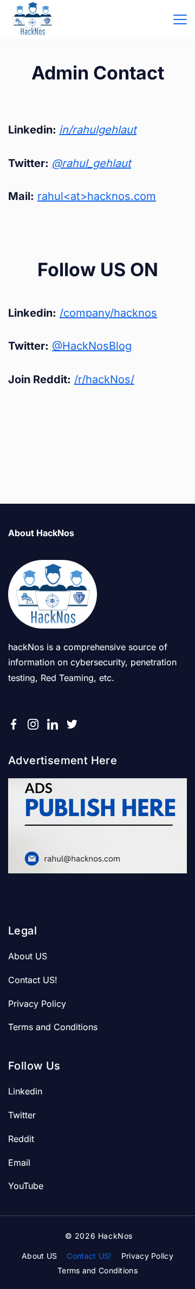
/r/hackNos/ (104, 379)
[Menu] (180, 19)
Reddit (21, 1138)
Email (19, 1162)
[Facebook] (13, 724)
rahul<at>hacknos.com (96, 196)
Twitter (22, 1115)
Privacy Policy (37, 1003)
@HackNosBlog (92, 345)
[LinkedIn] (52, 724)
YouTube (25, 1185)
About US (27, 956)
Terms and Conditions (53, 1026)
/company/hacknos (108, 312)
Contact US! (32, 979)
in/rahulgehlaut (97, 129)
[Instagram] (33, 724)
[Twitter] (72, 724)
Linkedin (25, 1091)
